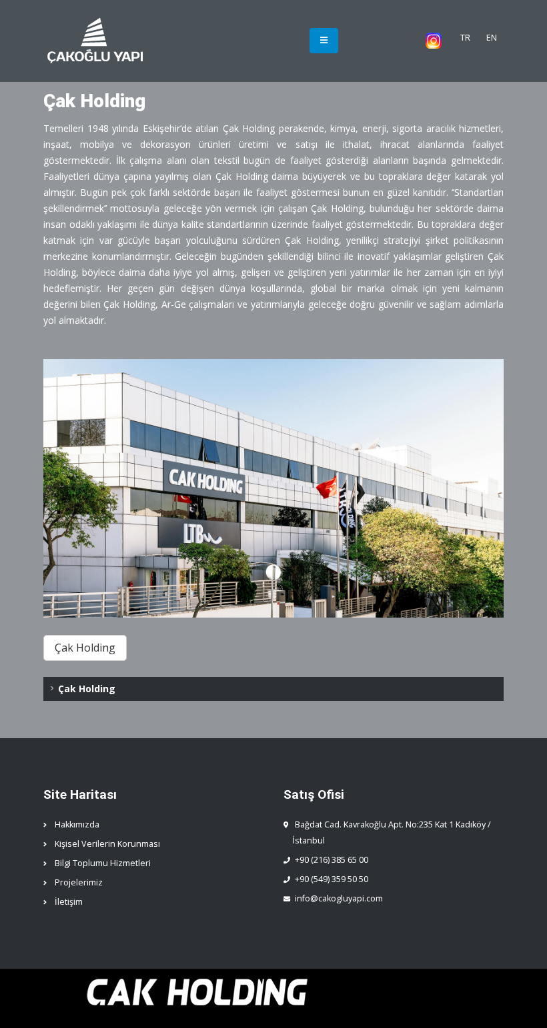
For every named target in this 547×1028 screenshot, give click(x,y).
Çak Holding (86, 688)
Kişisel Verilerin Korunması (107, 843)
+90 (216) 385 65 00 (331, 859)
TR (465, 37)
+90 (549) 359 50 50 (331, 879)
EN (491, 37)
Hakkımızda (77, 824)
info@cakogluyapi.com (339, 898)
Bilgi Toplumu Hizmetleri (103, 863)
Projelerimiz (79, 882)
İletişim (69, 901)
